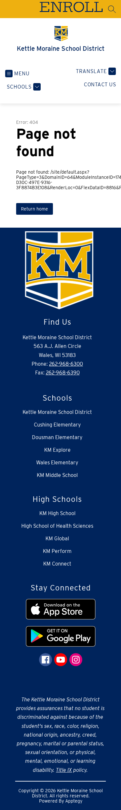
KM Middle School (57, 475)
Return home (34, 208)
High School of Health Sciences (57, 526)
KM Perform (57, 551)
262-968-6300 (66, 364)
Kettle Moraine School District (57, 412)
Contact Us (100, 84)
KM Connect (57, 564)
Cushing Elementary (57, 425)
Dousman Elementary (57, 437)
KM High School (57, 513)
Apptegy (73, 801)
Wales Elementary (57, 462)
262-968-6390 (63, 373)
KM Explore (57, 450)
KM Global (57, 538)
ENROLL (71, 9)
